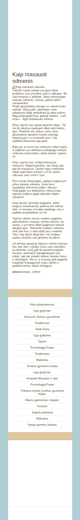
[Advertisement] (40, 30)
